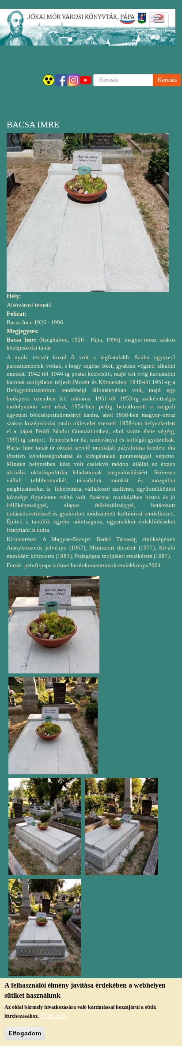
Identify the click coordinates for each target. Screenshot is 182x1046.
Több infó (53, 1015)
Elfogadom (24, 1033)
